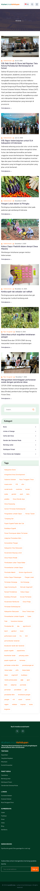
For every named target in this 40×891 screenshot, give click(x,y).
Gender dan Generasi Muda (12, 440)
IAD (26, 636)
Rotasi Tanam (30, 514)
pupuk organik (8, 651)
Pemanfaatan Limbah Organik (14, 616)
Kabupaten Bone (10, 470)
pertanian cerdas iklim (11, 665)
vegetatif (14, 675)
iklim (5, 685)
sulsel (20, 699)
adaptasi (14, 685)
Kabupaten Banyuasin (11, 611)
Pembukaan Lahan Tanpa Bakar (14, 563)
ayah (21, 494)
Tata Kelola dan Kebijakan (11, 454)
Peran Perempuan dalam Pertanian (16, 533)
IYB (17, 484)
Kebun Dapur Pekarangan (12, 577)
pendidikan (17, 690)
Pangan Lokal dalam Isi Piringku (15, 203)
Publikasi (4, 816)
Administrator (7, 61)
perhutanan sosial (10, 636)
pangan (6, 699)
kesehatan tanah (9, 656)
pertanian (7, 690)
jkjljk (22, 680)
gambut (14, 631)
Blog (2, 826)
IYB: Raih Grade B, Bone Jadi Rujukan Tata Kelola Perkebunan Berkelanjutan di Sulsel (19, 65)
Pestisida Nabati (9, 572)
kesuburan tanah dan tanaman (14, 646)
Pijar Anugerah (8, 332)
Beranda (18, 21)
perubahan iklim (9, 695)
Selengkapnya (5, 108)
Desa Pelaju (27, 602)
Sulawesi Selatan (10, 479)
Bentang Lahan (8, 445)
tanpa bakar (26, 670)
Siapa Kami (4, 755)
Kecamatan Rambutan (11, 602)
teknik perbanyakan (10, 680)
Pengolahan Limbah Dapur (13, 514)
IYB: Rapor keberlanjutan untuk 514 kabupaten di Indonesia (17, 141)
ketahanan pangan (24, 695)
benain (27, 489)
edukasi (14, 704)
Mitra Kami (4, 762)
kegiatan (7, 709)
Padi (5, 621)
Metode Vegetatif (26, 587)
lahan (6, 675)
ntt (14, 699)
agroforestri (27, 626)
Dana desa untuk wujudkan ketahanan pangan (18, 335)
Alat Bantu (4, 829)
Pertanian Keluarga (10, 582)
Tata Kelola (4, 775)
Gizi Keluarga (25, 582)
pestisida (23, 685)
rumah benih (8, 489)
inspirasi (23, 704)
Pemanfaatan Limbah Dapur (13, 568)
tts (21, 636)
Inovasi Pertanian (25, 597)
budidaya (24, 675)
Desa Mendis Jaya (19, 499)
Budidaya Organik (10, 528)
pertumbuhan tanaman (12, 641)
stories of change (9, 431)
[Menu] (37, 4)
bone (21, 631)
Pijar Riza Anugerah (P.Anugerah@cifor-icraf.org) (15, 848)
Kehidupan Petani (9, 449)
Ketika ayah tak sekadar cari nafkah (16, 291)
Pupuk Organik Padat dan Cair (14, 523)
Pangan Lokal (29, 577)
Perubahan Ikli (9, 626)
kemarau (22, 660)
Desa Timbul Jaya (28, 611)
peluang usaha (23, 656)
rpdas (6, 494)
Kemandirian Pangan (11, 543)
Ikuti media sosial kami (20, 727)
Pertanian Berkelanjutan (12, 607)
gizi (26, 690)
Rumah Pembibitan (10, 592)
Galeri (3, 812)
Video (3, 823)
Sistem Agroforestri (25, 572)
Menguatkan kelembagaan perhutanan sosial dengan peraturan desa (18, 380)
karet (6, 631)
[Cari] (32, 4)
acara (31, 704)
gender (14, 494)
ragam (6, 704)
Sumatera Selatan (17, 621)
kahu (27, 494)
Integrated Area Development (14, 475)
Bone (5, 427)
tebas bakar (8, 670)
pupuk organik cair (10, 660)
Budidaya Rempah (10, 597)
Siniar (2, 819)
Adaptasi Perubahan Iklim (12, 538)
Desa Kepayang (9, 504)
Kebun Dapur (24, 592)
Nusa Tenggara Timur (26, 479)
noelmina (19, 489)
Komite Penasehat (6, 765)
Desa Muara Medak (10, 558)
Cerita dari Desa (8, 436)
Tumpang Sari (8, 519)
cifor (22, 484)
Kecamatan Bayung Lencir (13, 553)
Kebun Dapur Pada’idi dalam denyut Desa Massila (19, 247)
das (18, 626)
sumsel (28, 699)
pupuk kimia (21, 651)
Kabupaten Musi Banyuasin (13, 548)
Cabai (29, 616)
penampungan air (28, 665)
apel (28, 680)
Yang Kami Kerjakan (7, 758)
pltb (17, 670)
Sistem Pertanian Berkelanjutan (14, 509)
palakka (6, 499)
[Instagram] (23, 731)
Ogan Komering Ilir (10, 587)
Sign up (35, 869)
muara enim (8, 484)
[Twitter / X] (17, 731)
